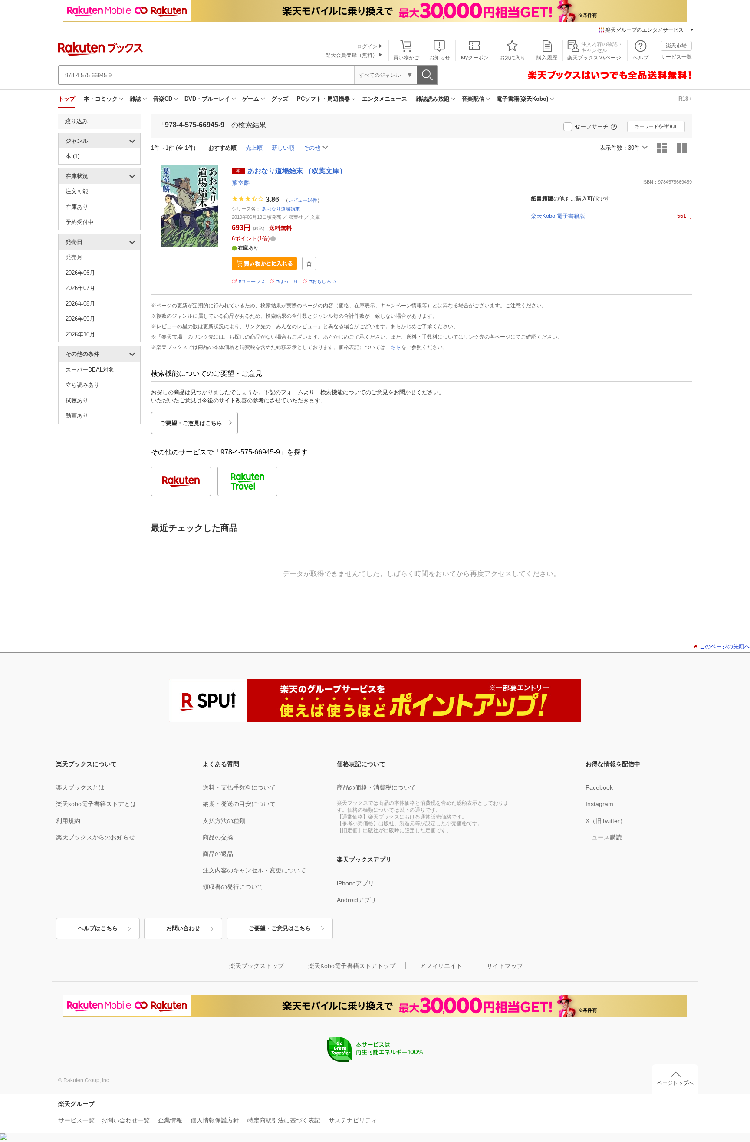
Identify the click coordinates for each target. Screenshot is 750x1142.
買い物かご (406, 58)
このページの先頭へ (724, 646)
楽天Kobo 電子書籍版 (558, 216)
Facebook (599, 787)
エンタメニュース (384, 98)
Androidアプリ (356, 899)
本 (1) (72, 156)
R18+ (685, 98)
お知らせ (439, 58)
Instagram (599, 803)
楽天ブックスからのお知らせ (95, 837)
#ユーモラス (252, 281)
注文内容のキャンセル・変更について (254, 870)
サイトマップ (505, 965)
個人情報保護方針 (215, 1120)
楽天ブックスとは (80, 787)
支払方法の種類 (224, 820)
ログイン (367, 46)
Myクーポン (475, 58)
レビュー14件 (302, 199)
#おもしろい (322, 281)
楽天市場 (676, 46)
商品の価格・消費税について (376, 787)
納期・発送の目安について (239, 803)
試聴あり (77, 400)
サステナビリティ (353, 1120)
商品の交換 (218, 837)
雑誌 (135, 98)
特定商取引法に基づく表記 (283, 1120)
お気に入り (513, 58)
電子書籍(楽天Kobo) (522, 98)
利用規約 (68, 820)
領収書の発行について (233, 886)
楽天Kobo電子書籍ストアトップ (351, 965)
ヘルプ (640, 58)
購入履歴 (546, 58)
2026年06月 (80, 273)
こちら (393, 347)
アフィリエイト (441, 965)
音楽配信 (473, 98)
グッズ (279, 98)
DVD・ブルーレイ (207, 98)
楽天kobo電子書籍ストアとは (96, 803)
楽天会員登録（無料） (352, 55)
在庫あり (77, 207)
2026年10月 (80, 334)
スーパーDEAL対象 (90, 369)
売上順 (254, 148)
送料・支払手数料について (239, 787)
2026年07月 (80, 288)
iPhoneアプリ (355, 883)
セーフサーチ (592, 126)
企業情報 (170, 1120)
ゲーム (250, 98)
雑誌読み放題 (433, 98)
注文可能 (77, 191)
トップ (66, 98)
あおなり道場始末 (281, 208)
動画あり (77, 415)
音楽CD (162, 98)
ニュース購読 (604, 837)
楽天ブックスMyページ (594, 58)
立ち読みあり (82, 385)
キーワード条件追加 (656, 126)
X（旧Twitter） (606, 820)
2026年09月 (80, 319)
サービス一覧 (676, 57)
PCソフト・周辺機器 (323, 98)
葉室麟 (241, 182)
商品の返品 (218, 853)
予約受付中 (80, 222)
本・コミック (101, 98)
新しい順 (283, 148)
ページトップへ (675, 1083)
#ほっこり (287, 281)
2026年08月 (80, 303)
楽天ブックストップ (256, 965)
